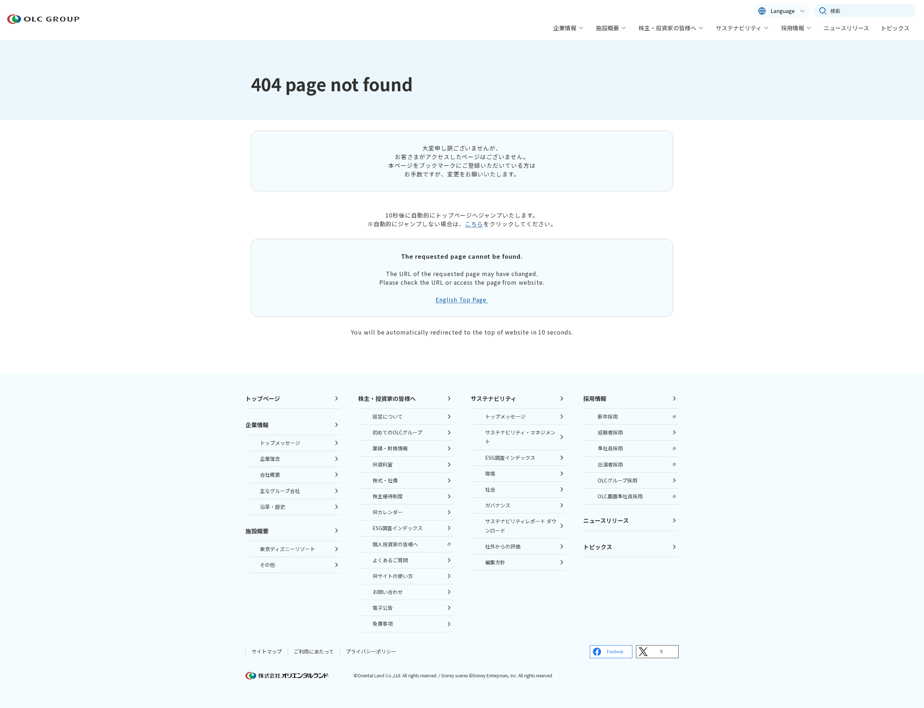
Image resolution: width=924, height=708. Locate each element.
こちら (474, 223)
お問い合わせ (387, 591)
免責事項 (382, 623)
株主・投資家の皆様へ (667, 27)
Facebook (615, 651)
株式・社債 (385, 480)
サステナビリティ (739, 27)
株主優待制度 (387, 496)
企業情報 (564, 27)
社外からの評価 (502, 546)
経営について (387, 416)
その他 (267, 564)
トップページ (262, 398)
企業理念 (270, 458)
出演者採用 (610, 464)
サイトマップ (267, 651)
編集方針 (495, 562)
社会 (490, 489)
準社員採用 (610, 448)
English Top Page (462, 299)
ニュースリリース (846, 27)
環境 (490, 473)
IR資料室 (382, 464)
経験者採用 (610, 432)
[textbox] (864, 10)
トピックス (895, 27)
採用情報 (792, 27)
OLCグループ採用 (617, 480)
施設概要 (607, 27)
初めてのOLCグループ (397, 432)
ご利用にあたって (314, 651)
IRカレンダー (387, 512)
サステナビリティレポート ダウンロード (521, 525)
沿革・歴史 (272, 506)
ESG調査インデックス (397, 528)
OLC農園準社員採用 (620, 496)
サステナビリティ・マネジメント (520, 437)
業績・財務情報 (390, 448)
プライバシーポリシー (371, 651)
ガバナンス (497, 505)
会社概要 (270, 474)
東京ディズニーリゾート (287, 548)
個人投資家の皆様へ (395, 544)
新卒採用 (608, 416)
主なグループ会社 (280, 490)
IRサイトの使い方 (392, 576)
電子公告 (382, 607)
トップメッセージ (280, 442)
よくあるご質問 (390, 560)
